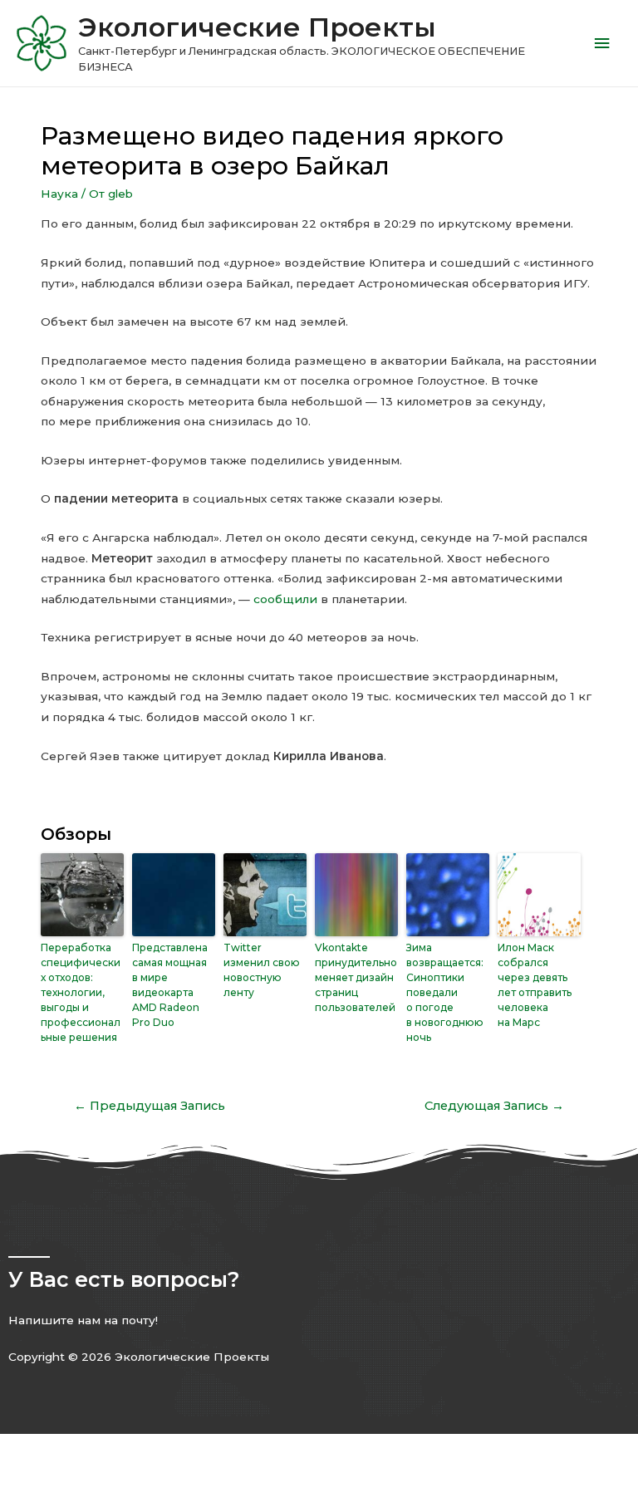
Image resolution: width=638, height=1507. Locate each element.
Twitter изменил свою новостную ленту (261, 970)
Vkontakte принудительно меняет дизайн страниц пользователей (356, 977)
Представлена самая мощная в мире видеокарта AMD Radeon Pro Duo (170, 984)
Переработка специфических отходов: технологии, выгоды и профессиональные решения (80, 992)
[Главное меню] (602, 43)
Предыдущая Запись (149, 1105)
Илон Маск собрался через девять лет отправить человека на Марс (535, 984)
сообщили (285, 599)
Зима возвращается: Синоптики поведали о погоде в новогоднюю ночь (444, 992)
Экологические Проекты (257, 27)
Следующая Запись (494, 1105)
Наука (59, 193)
